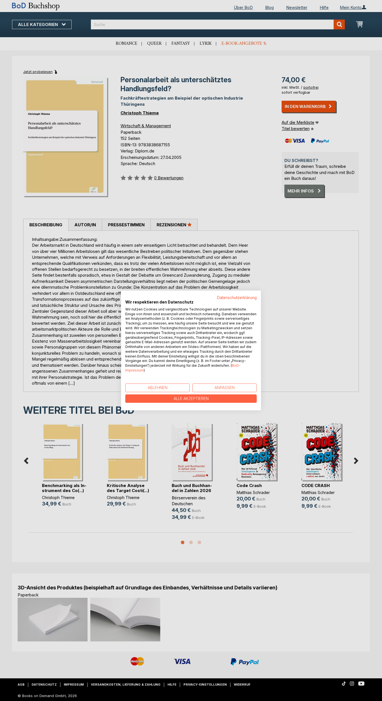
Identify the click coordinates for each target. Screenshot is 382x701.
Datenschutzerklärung (237, 297)
